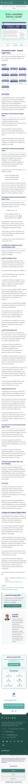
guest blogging (18, 477)
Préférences (13, 778)
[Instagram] (10, 741)
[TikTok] (22, 741)
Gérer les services (13, 766)
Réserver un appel (14, 664)
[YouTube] (7, 741)
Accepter (13, 770)
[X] (18, 741)
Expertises (5, 750)
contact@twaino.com (12, 734)
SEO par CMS (19, 684)
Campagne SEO (8, 675)
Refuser (13, 774)
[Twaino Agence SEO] (9, 717)
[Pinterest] (14, 741)
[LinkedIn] (3, 741)
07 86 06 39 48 (9, 731)
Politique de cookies (10, 782)
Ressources (12, 6)
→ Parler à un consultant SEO (12, 605)
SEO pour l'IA (19, 679)
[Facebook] (3, 745)
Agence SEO (5, 6)
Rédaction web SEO (8, 684)
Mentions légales (18, 782)
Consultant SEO (19, 675)
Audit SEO (8, 679)
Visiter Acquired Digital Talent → (14, 706)
